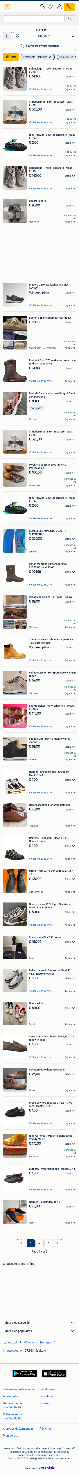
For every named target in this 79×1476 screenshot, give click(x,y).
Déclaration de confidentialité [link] (12, 1405)
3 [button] (48, 1243)
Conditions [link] (46, 1396)
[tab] (7, 36)
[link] (8, 7)
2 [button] (39, 1243)
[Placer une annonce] (69, 7)
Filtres (13, 56)
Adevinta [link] (45, 1428)
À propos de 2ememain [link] (18, 1428)
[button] (51, 7)
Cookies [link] (45, 1403)
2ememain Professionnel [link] (19, 1389)
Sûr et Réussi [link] (48, 1389)
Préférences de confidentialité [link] (12, 1416)
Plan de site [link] (10, 1435)
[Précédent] (21, 1243)
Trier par (41, 29)
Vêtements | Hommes (35, 56)
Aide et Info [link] (10, 1396)
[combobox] (34, 18)
